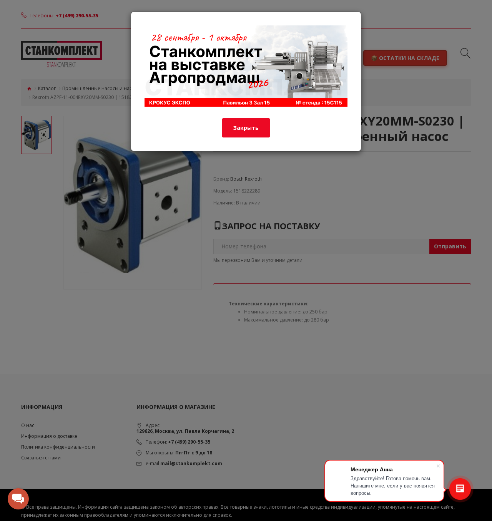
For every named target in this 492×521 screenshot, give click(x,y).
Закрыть (246, 127)
